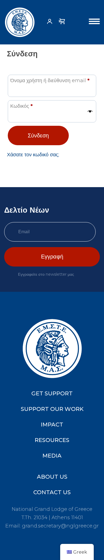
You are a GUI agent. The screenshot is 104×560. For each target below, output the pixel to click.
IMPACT (52, 424)
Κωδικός (21, 106)
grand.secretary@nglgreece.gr (60, 526)
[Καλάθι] (62, 23)
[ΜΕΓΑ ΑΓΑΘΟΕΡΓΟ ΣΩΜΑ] (19, 22)
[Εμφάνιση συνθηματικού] (90, 111)
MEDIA (52, 455)
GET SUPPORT (52, 393)
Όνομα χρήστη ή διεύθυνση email (50, 80)
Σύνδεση (38, 135)
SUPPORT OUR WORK (52, 409)
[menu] (94, 22)
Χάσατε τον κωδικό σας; (33, 155)
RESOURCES (52, 440)
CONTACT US (52, 492)
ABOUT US (52, 476)
